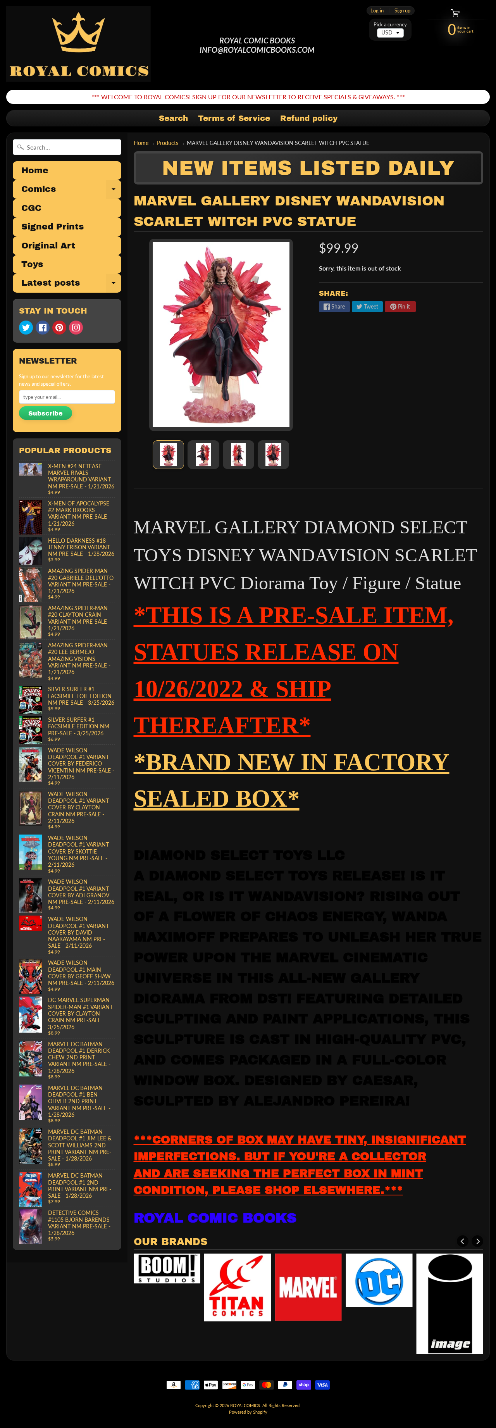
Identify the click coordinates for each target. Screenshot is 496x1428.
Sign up (402, 10)
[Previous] (462, 1241)
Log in (377, 10)
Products (167, 143)
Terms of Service (234, 118)
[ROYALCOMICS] (79, 45)
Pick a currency (390, 25)
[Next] (477, 1241)
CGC (31, 208)
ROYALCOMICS (245, 1405)
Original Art (48, 245)
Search (173, 118)
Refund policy (309, 118)
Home (34, 170)
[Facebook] (43, 328)
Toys (32, 264)
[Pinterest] (59, 328)
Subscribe (45, 413)
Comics (71, 191)
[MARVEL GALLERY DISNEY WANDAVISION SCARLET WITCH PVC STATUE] (168, 454)
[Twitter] (26, 328)
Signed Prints (52, 226)
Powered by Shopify (248, 1411)
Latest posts (71, 285)
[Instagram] (76, 328)
